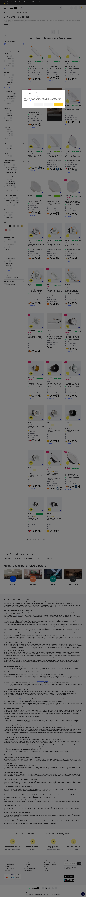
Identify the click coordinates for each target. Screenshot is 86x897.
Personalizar (38, 104)
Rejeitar (48, 104)
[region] (43, 99)
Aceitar (58, 104)
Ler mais (29, 100)
